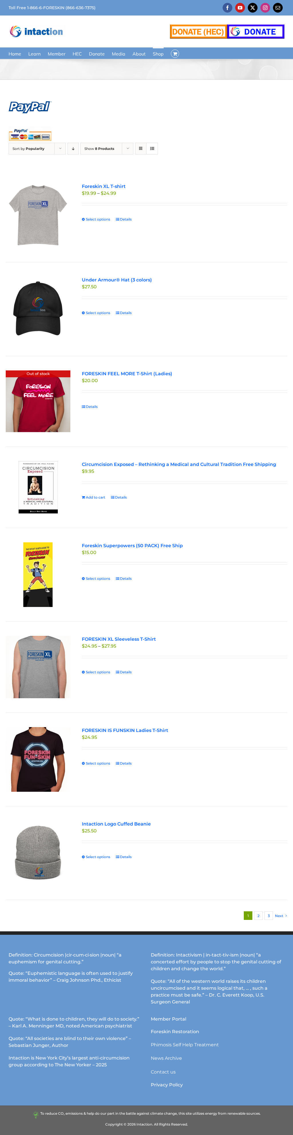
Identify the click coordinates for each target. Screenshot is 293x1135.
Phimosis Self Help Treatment (185, 1044)
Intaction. (144, 1124)
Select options (98, 219)
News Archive (166, 1058)
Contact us (163, 1072)
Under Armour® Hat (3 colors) (117, 280)
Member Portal (168, 1019)
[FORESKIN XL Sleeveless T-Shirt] (38, 667)
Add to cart (95, 497)
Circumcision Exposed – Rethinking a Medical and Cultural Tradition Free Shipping (179, 464)
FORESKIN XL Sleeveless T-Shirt (119, 639)
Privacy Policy (167, 1085)
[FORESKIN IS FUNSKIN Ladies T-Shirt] (38, 759)
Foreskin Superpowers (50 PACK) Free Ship (132, 545)
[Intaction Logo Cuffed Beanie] (38, 853)
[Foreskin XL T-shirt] (38, 215)
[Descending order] (73, 148)
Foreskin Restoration (175, 1031)
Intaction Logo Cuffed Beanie (116, 824)
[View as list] (152, 148)
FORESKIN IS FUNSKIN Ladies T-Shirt (125, 730)
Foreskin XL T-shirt (104, 186)
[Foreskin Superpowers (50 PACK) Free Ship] (38, 574)
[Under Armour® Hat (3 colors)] (38, 309)
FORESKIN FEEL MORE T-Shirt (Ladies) (127, 373)
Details (126, 219)
